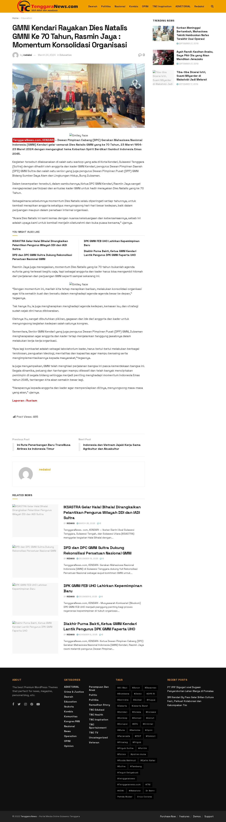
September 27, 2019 (188, 43)
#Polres (121, 754)
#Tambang (136, 766)
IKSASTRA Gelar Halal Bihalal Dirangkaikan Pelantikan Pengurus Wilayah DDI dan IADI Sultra (40, 245)
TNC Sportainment (97, 726)
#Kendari (122, 712)
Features (184, 816)
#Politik (142, 748)
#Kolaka (136, 712)
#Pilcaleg (122, 742)
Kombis (133, 6)
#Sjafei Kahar (148, 760)
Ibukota (69, 706)
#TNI (148, 784)
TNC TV (93, 732)
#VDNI (120, 790)
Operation (70, 736)
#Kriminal (148, 724)
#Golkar (137, 700)
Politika (106, 6)
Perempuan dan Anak (99, 688)
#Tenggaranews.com (129, 784)
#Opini (149, 730)
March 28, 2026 (86, 523)
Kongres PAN (72, 721)
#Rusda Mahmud (126, 760)
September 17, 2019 (188, 84)
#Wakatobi (135, 790)
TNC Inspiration (162, 6)
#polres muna (138, 754)
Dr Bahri (150, 790)
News (67, 731)
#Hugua (151, 700)
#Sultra (121, 766)
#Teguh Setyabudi (127, 772)
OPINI (145, 6)
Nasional (120, 6)
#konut (150, 718)
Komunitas (70, 716)
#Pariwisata (123, 736)
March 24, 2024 (47, 55)
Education (26, 18)
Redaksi (199, 6)
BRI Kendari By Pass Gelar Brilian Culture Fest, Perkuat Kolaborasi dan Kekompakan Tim (190, 701)
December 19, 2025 (88, 558)
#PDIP (138, 736)
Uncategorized (98, 737)
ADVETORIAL (183, 6)
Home (15, 18)
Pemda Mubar (124, 796)
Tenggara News (29, 816)
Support (209, 816)
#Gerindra (123, 700)
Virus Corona (144, 796)
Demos (197, 816)
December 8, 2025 (87, 596)
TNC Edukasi (96, 709)
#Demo (138, 693)
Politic (93, 694)
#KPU (135, 724)
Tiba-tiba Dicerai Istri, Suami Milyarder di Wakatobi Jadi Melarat (192, 75)
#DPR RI (151, 693)
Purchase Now (168, 816)
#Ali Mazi (122, 687)
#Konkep (122, 718)
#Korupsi (122, 724)
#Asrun (136, 687)
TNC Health (96, 714)
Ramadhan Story (99, 704)
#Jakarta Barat (140, 706)
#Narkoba (135, 730)
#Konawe (151, 712)
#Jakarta (122, 706)
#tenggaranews (126, 778)
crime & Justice (74, 691)
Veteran (94, 742)
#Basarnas (150, 687)
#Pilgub (137, 742)
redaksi (27, 55)
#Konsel (136, 718)
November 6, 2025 (87, 634)
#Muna (121, 730)
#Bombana (123, 693)
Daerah (92, 6)
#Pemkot (151, 736)
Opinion (69, 746)
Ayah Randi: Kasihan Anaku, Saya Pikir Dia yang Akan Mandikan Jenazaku (195, 55)
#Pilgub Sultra (125, 748)
